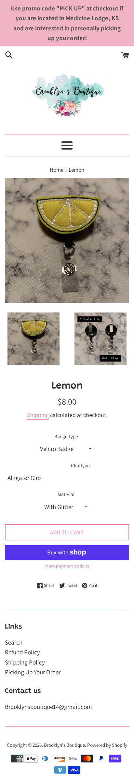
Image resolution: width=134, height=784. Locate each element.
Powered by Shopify (107, 745)
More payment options (67, 566)
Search (13, 642)
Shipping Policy (25, 662)
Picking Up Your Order (32, 672)
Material (66, 494)
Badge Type (66, 436)
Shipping (38, 415)
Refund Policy (22, 652)
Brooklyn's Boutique (64, 745)
